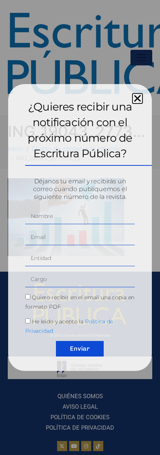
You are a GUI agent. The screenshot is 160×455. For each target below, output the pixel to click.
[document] (80, 227)
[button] (137, 98)
